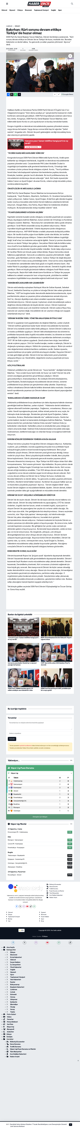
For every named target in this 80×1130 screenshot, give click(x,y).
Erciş (42, 921)
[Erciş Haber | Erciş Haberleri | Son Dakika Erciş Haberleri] (39, 3)
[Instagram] (23, 906)
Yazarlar (10, 1019)
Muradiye (14, 1004)
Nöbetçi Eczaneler (55, 884)
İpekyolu (13, 1002)
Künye (9, 1034)
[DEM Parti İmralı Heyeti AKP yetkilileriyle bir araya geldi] (56, 678)
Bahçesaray (14, 984)
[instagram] (36, 942)
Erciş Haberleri (16, 957)
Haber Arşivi (53, 897)
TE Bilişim (45, 936)
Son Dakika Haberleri (56, 895)
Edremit (13, 994)
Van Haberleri (15, 979)
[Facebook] (16, 906)
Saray (12, 1009)
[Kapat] (79, 1060)
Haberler (9, 26)
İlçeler (12, 982)
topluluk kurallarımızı (25, 745)
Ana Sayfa (11, 947)
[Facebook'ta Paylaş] (8, 94)
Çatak (12, 992)
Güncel (4, 10)
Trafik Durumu (53, 888)
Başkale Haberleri (17, 987)
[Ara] (72, 4)
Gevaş (12, 997)
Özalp (12, 1007)
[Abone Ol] (67, 94)
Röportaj (10, 1027)
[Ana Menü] (7, 4)
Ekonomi (28, 10)
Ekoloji (10, 919)
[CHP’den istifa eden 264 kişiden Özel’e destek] (56, 652)
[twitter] (24, 942)
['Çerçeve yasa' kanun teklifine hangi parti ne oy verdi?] (23, 627)
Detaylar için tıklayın (40, 817)
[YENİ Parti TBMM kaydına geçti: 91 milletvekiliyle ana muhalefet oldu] (23, 678)
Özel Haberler (15, 967)
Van (9, 921)
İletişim (9, 1037)
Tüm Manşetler (54, 893)
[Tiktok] (30, 906)
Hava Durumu (53, 886)
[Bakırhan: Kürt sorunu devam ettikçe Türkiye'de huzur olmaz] (40, 72)
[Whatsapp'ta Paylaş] (15, 94)
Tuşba (12, 1012)
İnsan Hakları (45, 916)
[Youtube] (27, 906)
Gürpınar (13, 999)
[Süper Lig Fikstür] (71, 824)
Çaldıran (13, 989)
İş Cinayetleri (15, 965)
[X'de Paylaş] (11, 94)
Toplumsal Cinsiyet (41, 10)
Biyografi (10, 1029)
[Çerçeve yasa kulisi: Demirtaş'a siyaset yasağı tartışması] (23, 652)
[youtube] (47, 942)
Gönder (12, 739)
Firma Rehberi (12, 1022)
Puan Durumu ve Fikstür (56, 891)
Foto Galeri (11, 1014)
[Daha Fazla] (19, 94)
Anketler (10, 1032)
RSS (22, 930)
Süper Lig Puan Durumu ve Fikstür (23, 1049)
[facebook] (13, 942)
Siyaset (12, 10)
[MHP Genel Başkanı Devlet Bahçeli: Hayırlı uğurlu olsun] (56, 627)
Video (9, 1017)
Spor (60, 10)
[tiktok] (70, 942)
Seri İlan (10, 1024)
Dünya (20, 10)
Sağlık (53, 10)
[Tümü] (71, 760)
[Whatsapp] (34, 906)
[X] (20, 906)
